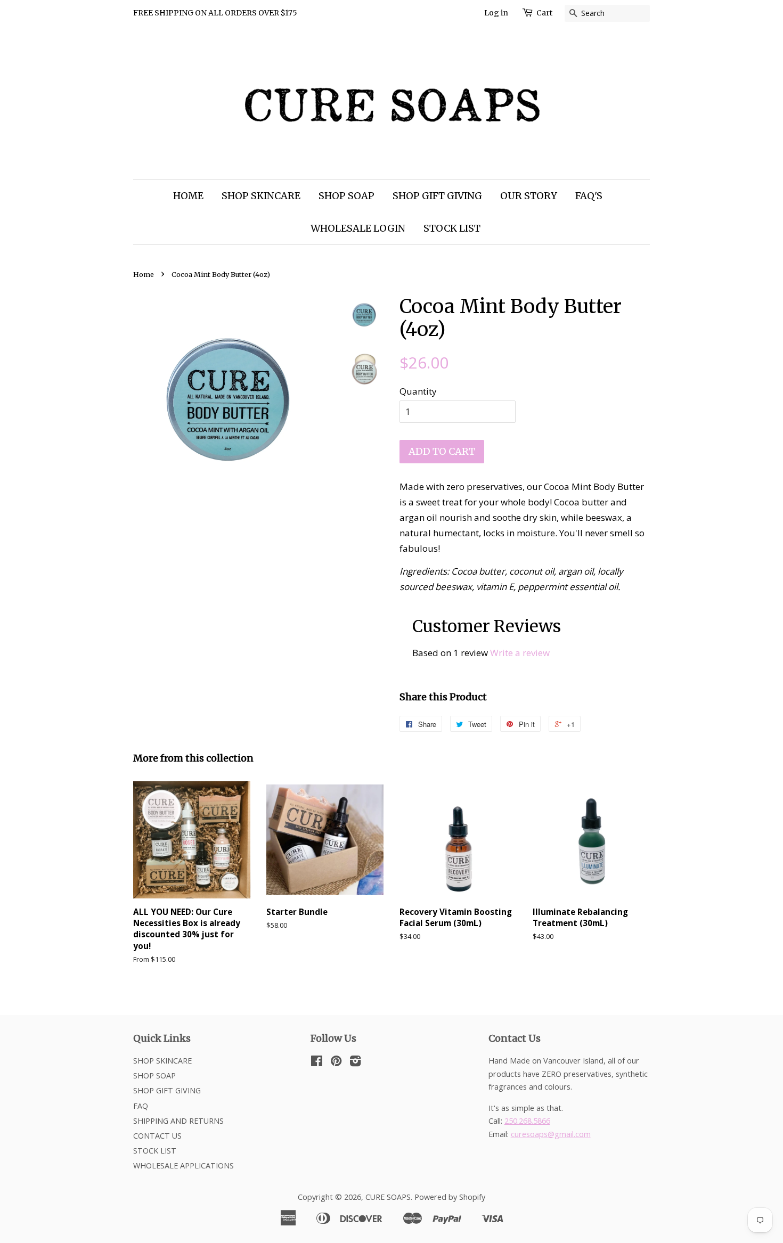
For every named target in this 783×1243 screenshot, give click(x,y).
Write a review (520, 653)
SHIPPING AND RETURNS (178, 1121)
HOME (188, 196)
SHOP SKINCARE (261, 196)
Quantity (418, 391)
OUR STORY (528, 196)
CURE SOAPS (388, 1197)
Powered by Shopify (449, 1197)
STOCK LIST (451, 228)
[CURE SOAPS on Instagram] (355, 1063)
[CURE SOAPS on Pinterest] (336, 1063)
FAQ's (588, 196)
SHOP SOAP (346, 196)
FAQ (140, 1106)
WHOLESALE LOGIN (358, 228)
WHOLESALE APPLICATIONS (183, 1165)
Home (143, 274)
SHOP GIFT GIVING (437, 196)
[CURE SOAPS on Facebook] (317, 1063)
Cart (544, 13)
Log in (496, 13)
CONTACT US (157, 1136)
